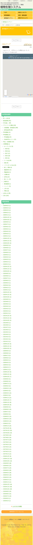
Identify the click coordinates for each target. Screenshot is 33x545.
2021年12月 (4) (7, 315)
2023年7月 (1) (7, 278)
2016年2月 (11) (7, 479)
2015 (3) (7, 158)
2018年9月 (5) (7, 407)
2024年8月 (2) (7, 247)
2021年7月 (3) (7, 327)
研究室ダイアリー (7, 18)
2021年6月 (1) (7, 329)
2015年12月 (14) (7, 484)
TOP (3, 25)
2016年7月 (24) (7, 468)
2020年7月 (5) (7, 355)
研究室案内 (7, 15)
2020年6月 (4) (7, 358)
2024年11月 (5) (7, 240)
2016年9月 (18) (7, 463)
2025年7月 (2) (7, 224)
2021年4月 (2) (7, 334)
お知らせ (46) (6, 193)
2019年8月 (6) (7, 381)
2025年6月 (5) (7, 226)
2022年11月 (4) (7, 294)
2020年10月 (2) (7, 348)
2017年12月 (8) (7, 428)
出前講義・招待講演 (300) (11, 127)
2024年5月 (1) (7, 254)
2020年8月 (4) (7, 353)
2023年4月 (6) (7, 285)
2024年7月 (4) (7, 250)
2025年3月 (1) (7, 233)
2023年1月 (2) (7, 290)
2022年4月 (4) (7, 306)
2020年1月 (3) (7, 369)
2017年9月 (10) (7, 435)
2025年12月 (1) (7, 217)
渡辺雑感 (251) (7, 120)
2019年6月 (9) (7, 386)
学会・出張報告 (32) (8, 141)
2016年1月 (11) (7, 482)
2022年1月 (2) (7, 313)
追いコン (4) (7, 179)
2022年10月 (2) (7, 297)
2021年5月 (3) (7, 332)
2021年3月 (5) (7, 336)
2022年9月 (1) (7, 299)
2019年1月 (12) (7, 397)
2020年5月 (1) (7, 360)
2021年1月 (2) (7, 341)
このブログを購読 (17, 506)
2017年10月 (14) (7, 432)
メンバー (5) (7, 186)
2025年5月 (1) (7, 229)
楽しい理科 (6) (8, 167)
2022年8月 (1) (7, 301)
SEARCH (22, 0)
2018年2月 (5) (7, 423)
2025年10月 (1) (7, 219)
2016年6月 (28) (7, 470)
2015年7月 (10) (7, 496)
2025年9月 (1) (7, 222)
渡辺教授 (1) (7, 184)
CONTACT (15, 0)
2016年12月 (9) (7, 456)
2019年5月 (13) (7, 388)
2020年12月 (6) (7, 343)
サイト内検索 (18, 519)
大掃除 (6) (6, 174)
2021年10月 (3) (7, 320)
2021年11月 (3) (7, 318)
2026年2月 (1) (7, 212)
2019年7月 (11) (7, 383)
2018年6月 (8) (7, 414)
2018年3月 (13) (7, 421)
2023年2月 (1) (7, 287)
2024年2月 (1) (7, 261)
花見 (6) (6, 162)
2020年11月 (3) (7, 346)
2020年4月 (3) (7, 362)
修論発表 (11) (7, 169)
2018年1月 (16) (7, 425)
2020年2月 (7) (7, 367)
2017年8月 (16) (7, 437)
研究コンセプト (22, 12)
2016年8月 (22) (7, 465)
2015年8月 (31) (7, 493)
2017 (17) (7, 153)
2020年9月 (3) (7, 350)
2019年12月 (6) (7, 372)
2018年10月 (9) (7, 404)
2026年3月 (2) (7, 210)
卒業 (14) (6, 191)
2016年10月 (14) (7, 461)
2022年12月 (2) (7, 292)
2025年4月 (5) (7, 231)
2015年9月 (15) (7, 491)
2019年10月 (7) (7, 376)
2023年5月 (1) (7, 283)
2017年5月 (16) (7, 444)
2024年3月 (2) (7, 259)
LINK (9, 0)
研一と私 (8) (6, 118)
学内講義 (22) (7, 137)
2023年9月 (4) (7, 273)
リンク (6, 519)
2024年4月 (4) (7, 257)
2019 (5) (7, 148)
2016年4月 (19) (7, 475)
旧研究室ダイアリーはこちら (16, 511)
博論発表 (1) (7, 172)
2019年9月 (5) (7, 379)
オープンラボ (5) (8, 146)
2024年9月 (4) (7, 245)
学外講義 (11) (6, 132)
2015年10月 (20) (7, 489)
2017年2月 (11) (7, 451)
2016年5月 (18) (7, 472)
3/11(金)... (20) (7, 123)
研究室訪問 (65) (8, 130)
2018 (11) (7, 151)
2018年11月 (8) (7, 402)
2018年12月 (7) (7, 400)
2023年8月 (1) (7, 276)
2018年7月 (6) (7, 411)
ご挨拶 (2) (6, 181)
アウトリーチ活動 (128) (9, 125)
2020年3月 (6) (7, 365)
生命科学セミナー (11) (10, 139)
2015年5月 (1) (7, 498)
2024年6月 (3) (7, 252)
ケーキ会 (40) (7, 160)
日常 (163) (6, 195)
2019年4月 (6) (7, 390)
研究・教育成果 (22, 15)
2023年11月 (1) (7, 268)
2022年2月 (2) (7, 311)
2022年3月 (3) (7, 308)
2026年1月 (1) (7, 215)
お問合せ (11, 519)
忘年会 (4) (6, 177)
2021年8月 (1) (7, 325)
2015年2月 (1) (7, 500)
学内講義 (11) (6, 134)
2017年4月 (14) (7, 447)
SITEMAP (29, 0)
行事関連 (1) (6, 144)
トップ (7, 12)
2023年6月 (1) (7, 280)
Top (14, 40)
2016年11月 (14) (7, 458)
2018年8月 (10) (7, 409)
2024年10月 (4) (7, 243)
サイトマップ (26, 519)
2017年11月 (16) (7, 430)
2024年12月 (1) (7, 238)
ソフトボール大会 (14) (10, 165)
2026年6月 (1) (7, 205)
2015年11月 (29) (7, 486)
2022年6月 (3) (7, 304)
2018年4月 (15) (7, 418)
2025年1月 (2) (7, 236)
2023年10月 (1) (7, 271)
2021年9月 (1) (7, 322)
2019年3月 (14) (7, 393)
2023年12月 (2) (7, 266)
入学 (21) (6, 188)
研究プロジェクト (22, 18)
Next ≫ (18, 40)
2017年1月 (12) (7, 454)
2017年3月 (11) (7, 449)
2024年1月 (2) (7, 264)
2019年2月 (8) (7, 395)
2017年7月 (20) (7, 439)
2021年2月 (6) (7, 339)
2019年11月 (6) (7, 374)
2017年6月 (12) (7, 442)
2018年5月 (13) (7, 416)
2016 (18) (7, 155)
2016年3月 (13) (7, 477)
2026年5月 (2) (7, 208)
